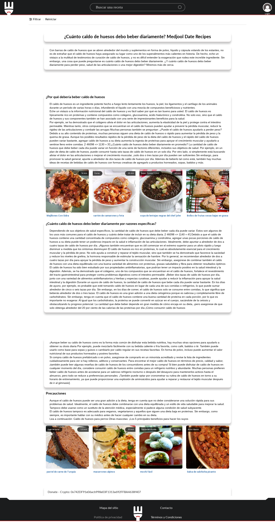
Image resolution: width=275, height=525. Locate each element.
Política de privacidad (108, 517)
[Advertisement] (137, 82)
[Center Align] (181, 5)
